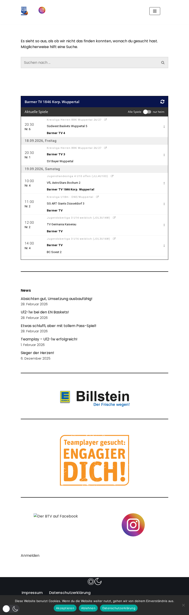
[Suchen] (164, 11)
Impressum (32, 592)
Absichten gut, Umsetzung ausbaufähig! (56, 298)
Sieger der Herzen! (37, 352)
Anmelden (30, 555)
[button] (11, 609)
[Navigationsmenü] (154, 11)
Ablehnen (88, 608)
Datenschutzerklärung (70, 592)
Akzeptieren (65, 608)
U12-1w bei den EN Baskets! (45, 312)
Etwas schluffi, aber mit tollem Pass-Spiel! (58, 325)
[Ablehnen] (183, 605)
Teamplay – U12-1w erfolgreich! (49, 339)
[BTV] (24, 10)
